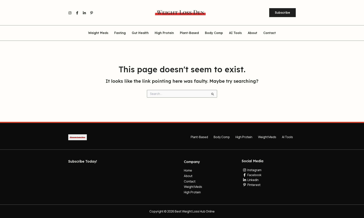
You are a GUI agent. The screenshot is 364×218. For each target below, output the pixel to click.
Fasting (120, 33)
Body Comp (214, 33)
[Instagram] (70, 13)
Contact (269, 33)
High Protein (164, 33)
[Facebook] (77, 13)
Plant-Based (189, 33)
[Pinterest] (91, 13)
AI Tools (235, 33)
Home (188, 170)
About (252, 33)
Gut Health (140, 33)
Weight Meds (98, 33)
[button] (282, 12)
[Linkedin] (84, 13)
